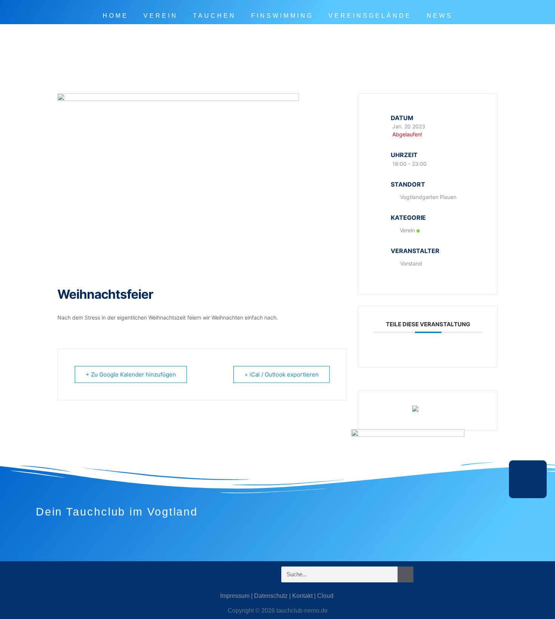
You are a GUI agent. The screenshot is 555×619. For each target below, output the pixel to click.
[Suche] (405, 574)
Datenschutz (271, 596)
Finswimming (282, 15)
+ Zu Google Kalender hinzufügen (131, 374)
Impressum (235, 596)
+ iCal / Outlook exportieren (281, 374)
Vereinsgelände (370, 15)
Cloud (325, 596)
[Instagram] (75, 574)
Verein (160, 15)
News (440, 15)
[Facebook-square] (98, 574)
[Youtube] (120, 574)
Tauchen (214, 15)
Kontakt (302, 596)
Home (115, 15)
